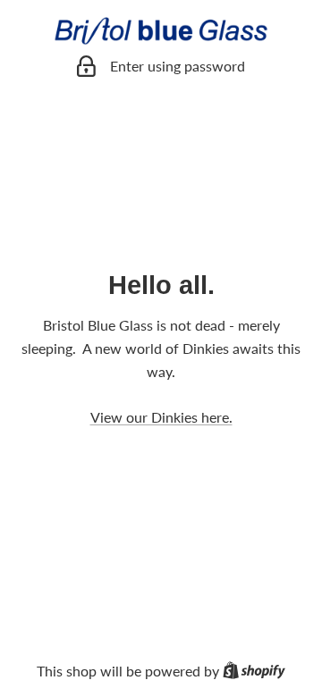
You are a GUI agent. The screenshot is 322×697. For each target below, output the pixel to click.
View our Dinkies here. (161, 416)
